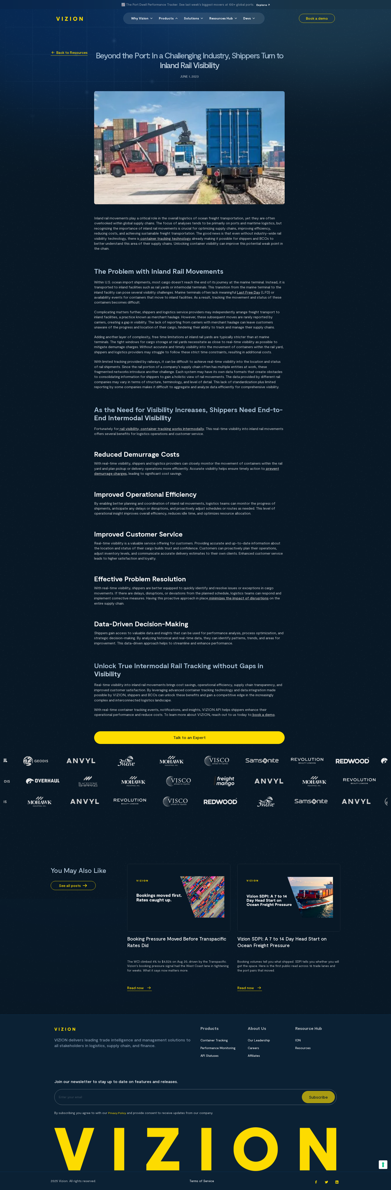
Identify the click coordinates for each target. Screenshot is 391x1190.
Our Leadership (259, 1040)
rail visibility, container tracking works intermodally (161, 428)
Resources (303, 1048)
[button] (142, 18)
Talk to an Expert (189, 737)
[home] (69, 18)
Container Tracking (214, 1040)
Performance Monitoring (218, 1048)
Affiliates (254, 1055)
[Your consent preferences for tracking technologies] (383, 1164)
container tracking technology (165, 238)
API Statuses (209, 1055)
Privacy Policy (117, 1112)
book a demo (263, 714)
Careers (253, 1048)
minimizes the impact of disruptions (238, 598)
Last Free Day (248, 292)
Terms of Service (201, 1181)
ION (298, 1040)
